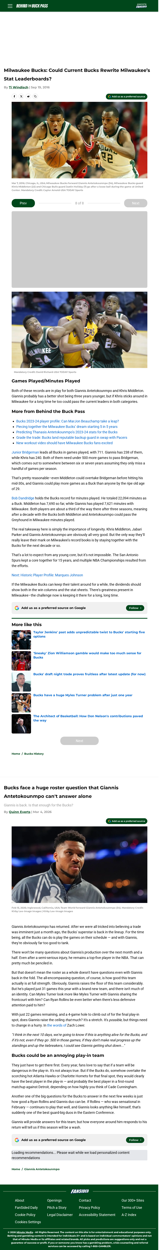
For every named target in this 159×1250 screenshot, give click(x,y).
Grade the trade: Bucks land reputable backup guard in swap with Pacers (71, 437)
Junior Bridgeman (25, 452)
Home (16, 753)
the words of (56, 1025)
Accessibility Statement (97, 1215)
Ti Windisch (18, 87)
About (19, 1200)
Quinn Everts (19, 812)
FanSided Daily (26, 1208)
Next (135, 203)
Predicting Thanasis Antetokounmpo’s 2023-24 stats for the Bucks (67, 432)
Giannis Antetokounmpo (42, 1169)
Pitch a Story (57, 1208)
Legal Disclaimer (60, 1215)
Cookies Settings (28, 1222)
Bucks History (34, 753)
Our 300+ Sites (133, 1200)
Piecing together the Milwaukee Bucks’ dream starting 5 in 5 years (67, 427)
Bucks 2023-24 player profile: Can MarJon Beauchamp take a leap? (67, 421)
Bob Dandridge (23, 498)
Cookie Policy (25, 1215)
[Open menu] (10, 5)
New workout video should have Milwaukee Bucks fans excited (64, 443)
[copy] (35, 96)
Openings (54, 1200)
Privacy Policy (89, 1208)
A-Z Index (129, 1215)
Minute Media (24, 1232)
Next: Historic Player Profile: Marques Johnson (47, 575)
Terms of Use (132, 1208)
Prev (23, 203)
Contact (85, 1200)
